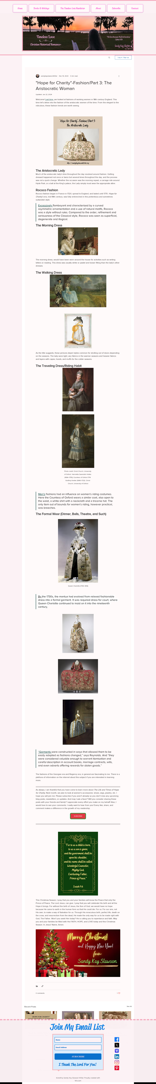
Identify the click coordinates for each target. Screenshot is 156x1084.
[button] (109, 57)
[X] (117, 1045)
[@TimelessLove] (117, 1051)
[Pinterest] (117, 1068)
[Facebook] (117, 1039)
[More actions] (119, 76)
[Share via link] (42, 986)
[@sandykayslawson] (117, 1056)
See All (129, 1006)
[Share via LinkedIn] (37, 986)
